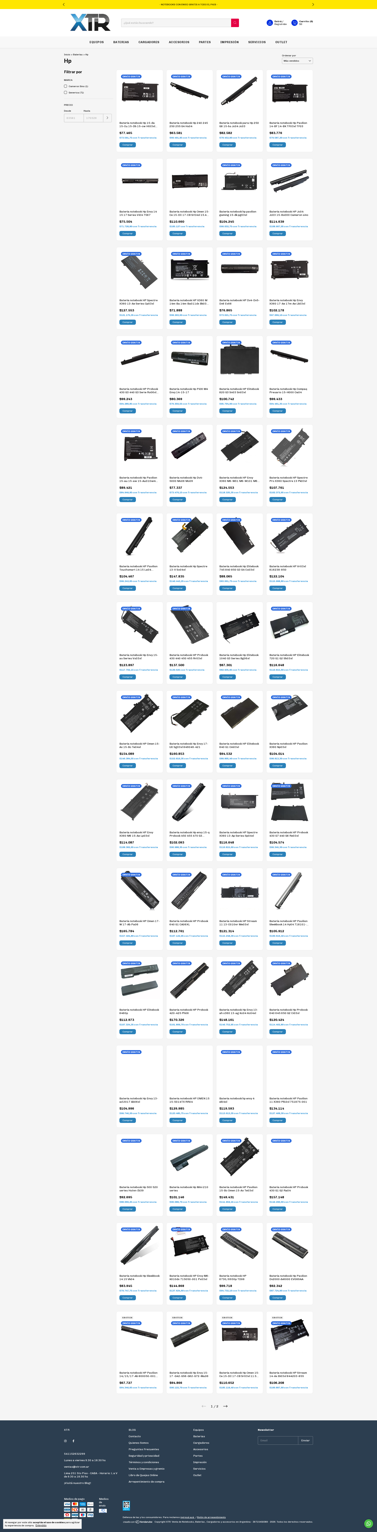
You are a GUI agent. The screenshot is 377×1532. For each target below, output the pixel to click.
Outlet (281, 42)
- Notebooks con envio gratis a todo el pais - (188, 4)
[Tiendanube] (138, 1522)
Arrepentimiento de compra (147, 1481)
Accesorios (179, 42)
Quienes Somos (139, 1442)
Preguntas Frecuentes (144, 1449)
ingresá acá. (187, 1517)
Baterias (121, 42)
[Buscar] (235, 23)
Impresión (229, 42)
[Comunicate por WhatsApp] (368, 1523)
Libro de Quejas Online (143, 1475)
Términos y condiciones (144, 1462)
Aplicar (107, 118)
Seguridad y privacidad (144, 1455)
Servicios (257, 42)
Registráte (281, 24)
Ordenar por (289, 55)
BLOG (132, 1430)
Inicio (67, 54)
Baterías (78, 54)
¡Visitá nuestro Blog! (77, 1483)
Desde (67, 110)
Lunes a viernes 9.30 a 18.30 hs (85, 1460)
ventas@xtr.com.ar (76, 1466)
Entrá (278, 21)
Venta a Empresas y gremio (147, 1468)
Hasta (87, 110)
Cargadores (148, 42)
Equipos (97, 42)
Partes (205, 42)
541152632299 (74, 1453)
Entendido (41, 1525)
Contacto (135, 1436)
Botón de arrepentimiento (211, 1517)
